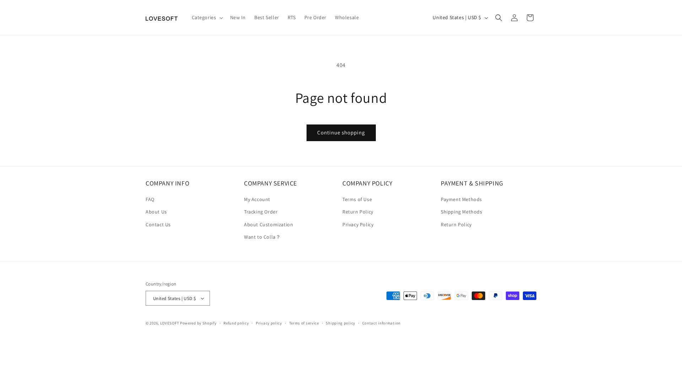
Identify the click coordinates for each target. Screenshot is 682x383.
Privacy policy (269, 323)
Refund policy (236, 323)
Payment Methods (461, 199)
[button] (207, 17)
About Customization (268, 224)
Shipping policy (340, 323)
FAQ (150, 199)
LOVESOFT (169, 323)
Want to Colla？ (262, 237)
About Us (156, 212)
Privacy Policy (357, 224)
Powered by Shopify (198, 323)
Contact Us (158, 224)
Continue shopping (341, 132)
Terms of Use (357, 199)
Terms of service (304, 323)
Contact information (381, 323)
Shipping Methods (461, 212)
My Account (257, 199)
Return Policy (357, 212)
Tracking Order (260, 212)
